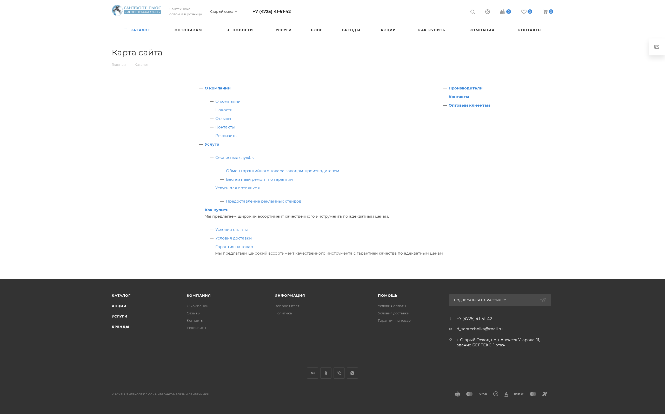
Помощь (387, 295)
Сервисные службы (235, 157)
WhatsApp (352, 373)
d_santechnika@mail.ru (480, 328)
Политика (283, 313)
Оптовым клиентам (469, 105)
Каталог (121, 295)
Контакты (225, 127)
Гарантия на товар (234, 246)
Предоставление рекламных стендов (263, 201)
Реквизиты (226, 135)
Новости (223, 109)
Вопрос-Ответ (287, 306)
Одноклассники (325, 373)
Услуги (212, 144)
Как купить (216, 209)
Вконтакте (312, 373)
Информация (290, 295)
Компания (199, 295)
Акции (119, 306)
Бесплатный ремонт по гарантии (259, 179)
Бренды (120, 327)
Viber (339, 373)
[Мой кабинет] (487, 12)
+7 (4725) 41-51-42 (272, 11)
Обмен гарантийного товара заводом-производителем (282, 170)
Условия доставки (233, 238)
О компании (218, 88)
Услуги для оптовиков (237, 187)
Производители (466, 88)
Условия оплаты (231, 229)
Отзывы (223, 118)
